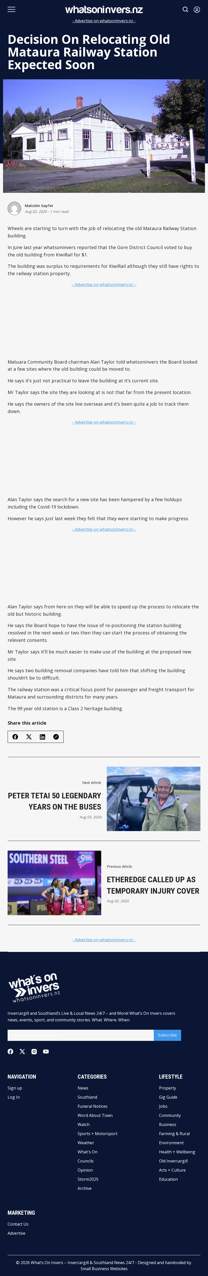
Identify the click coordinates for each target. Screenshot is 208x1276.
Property (167, 1088)
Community (170, 1115)
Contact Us (18, 1224)
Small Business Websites (104, 1268)
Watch (84, 1124)
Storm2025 (88, 1179)
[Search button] (185, 9)
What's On (87, 1152)
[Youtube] (46, 1051)
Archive (85, 1188)
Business (167, 1124)
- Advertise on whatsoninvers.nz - (104, 21)
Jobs (163, 1106)
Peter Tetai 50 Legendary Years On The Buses (54, 801)
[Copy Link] (56, 737)
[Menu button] (11, 9)
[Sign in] (196, 9)
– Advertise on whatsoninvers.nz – (104, 284)
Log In (14, 1097)
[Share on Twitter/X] (29, 737)
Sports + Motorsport (97, 1134)
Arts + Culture (172, 1170)
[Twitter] (22, 1051)
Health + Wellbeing (177, 1152)
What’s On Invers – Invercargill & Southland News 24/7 (82, 1262)
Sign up (15, 1088)
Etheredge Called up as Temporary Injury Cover (153, 885)
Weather (86, 1143)
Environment (171, 1143)
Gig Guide (168, 1097)
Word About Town (95, 1115)
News (83, 1088)
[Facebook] (10, 1051)
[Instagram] (34, 1051)
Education (168, 1179)
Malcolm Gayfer (39, 205)
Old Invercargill (173, 1161)
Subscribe (167, 1035)
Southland (87, 1097)
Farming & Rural (174, 1134)
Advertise (16, 1233)
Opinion (85, 1170)
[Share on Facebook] (15, 737)
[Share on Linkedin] (42, 737)
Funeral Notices (93, 1106)
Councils (86, 1161)
